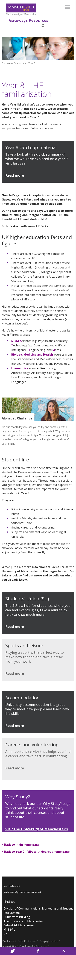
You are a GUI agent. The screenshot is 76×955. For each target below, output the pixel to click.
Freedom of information (33, 946)
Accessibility (9, 946)
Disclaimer (8, 941)
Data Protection (27, 941)
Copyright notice (48, 941)
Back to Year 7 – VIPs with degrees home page (37, 852)
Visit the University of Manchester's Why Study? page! (36, 831)
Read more (14, 725)
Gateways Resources (14, 63)
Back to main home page (22, 844)
